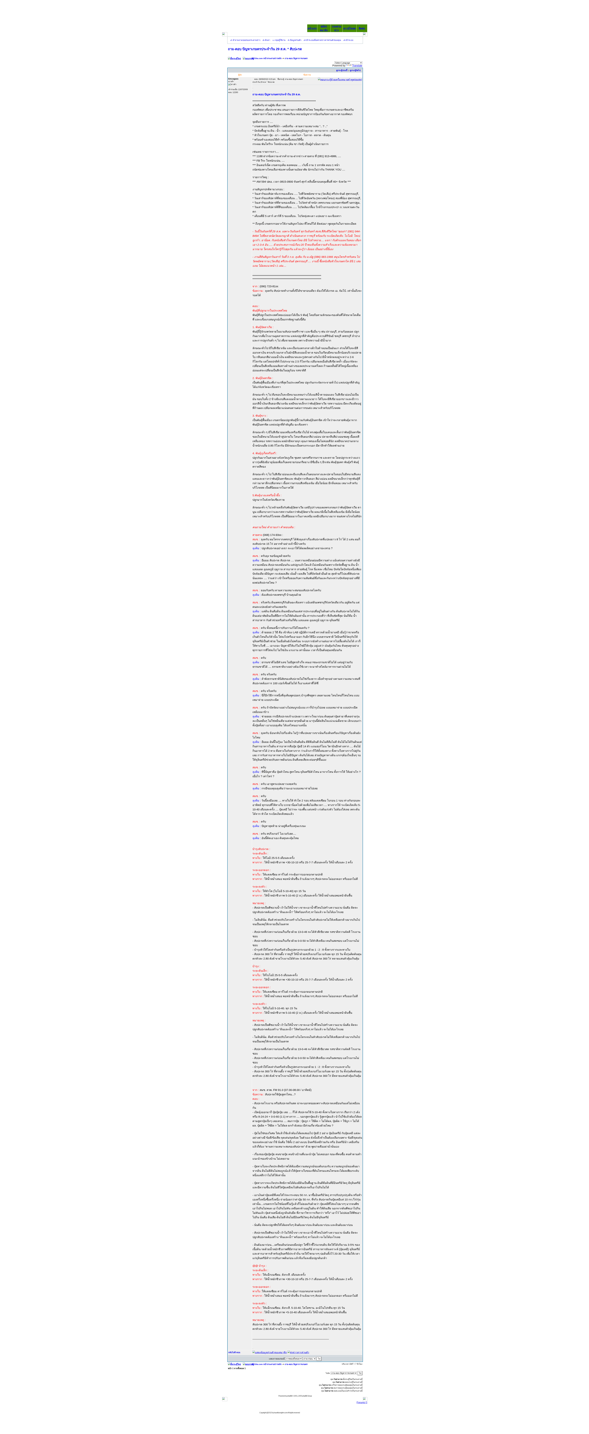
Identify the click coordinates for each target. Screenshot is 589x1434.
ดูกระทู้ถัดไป (355, 70)
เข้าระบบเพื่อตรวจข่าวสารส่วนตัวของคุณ (323, 40)
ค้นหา (267, 40)
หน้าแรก (312, 28)
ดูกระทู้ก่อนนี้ (341, 70)
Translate (357, 65)
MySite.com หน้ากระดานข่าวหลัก (267, 58)
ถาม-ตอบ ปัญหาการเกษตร (296, 58)
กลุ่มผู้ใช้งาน (280, 40)
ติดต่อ (362, 28)
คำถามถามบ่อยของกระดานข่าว (246, 40)
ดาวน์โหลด (349, 28)
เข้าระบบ (349, 40)
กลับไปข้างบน (234, 1352)
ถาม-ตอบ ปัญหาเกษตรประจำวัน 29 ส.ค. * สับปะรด (265, 49)
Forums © (362, 1402)
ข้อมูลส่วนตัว (295, 40)
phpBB (289, 1396)
